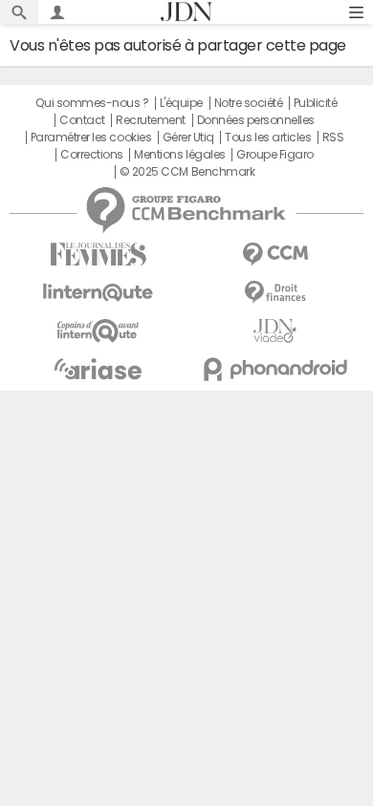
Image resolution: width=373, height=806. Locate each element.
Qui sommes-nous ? (91, 103)
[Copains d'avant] (98, 331)
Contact (82, 120)
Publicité (316, 103)
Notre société (248, 103)
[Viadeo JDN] (274, 331)
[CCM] (274, 254)
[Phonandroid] (274, 369)
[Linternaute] (98, 293)
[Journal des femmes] (98, 254)
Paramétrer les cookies (91, 137)
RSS (333, 137)
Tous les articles (268, 137)
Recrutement (151, 120)
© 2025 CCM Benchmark (187, 172)
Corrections (91, 154)
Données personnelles (256, 120)
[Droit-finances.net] (274, 293)
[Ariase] (98, 368)
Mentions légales (179, 154)
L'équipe (181, 103)
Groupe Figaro (275, 154)
